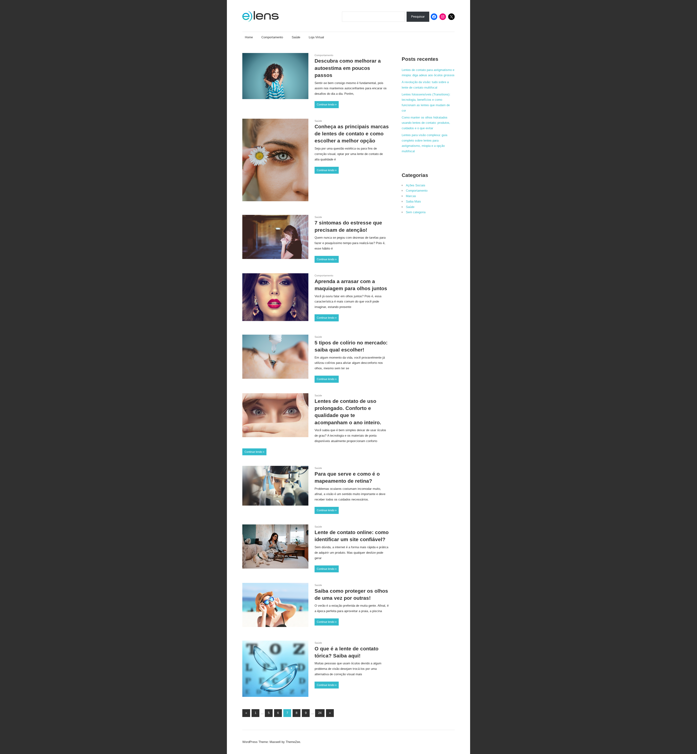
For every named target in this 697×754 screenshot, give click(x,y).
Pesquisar (418, 16)
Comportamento (272, 37)
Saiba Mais (413, 201)
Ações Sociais (415, 185)
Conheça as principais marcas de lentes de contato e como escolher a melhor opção (352, 134)
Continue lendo (325, 104)
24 (319, 713)
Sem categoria (415, 212)
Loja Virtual (316, 37)
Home (249, 37)
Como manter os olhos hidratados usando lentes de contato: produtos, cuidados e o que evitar (426, 123)
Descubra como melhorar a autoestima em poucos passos (348, 68)
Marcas (411, 196)
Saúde (296, 37)
